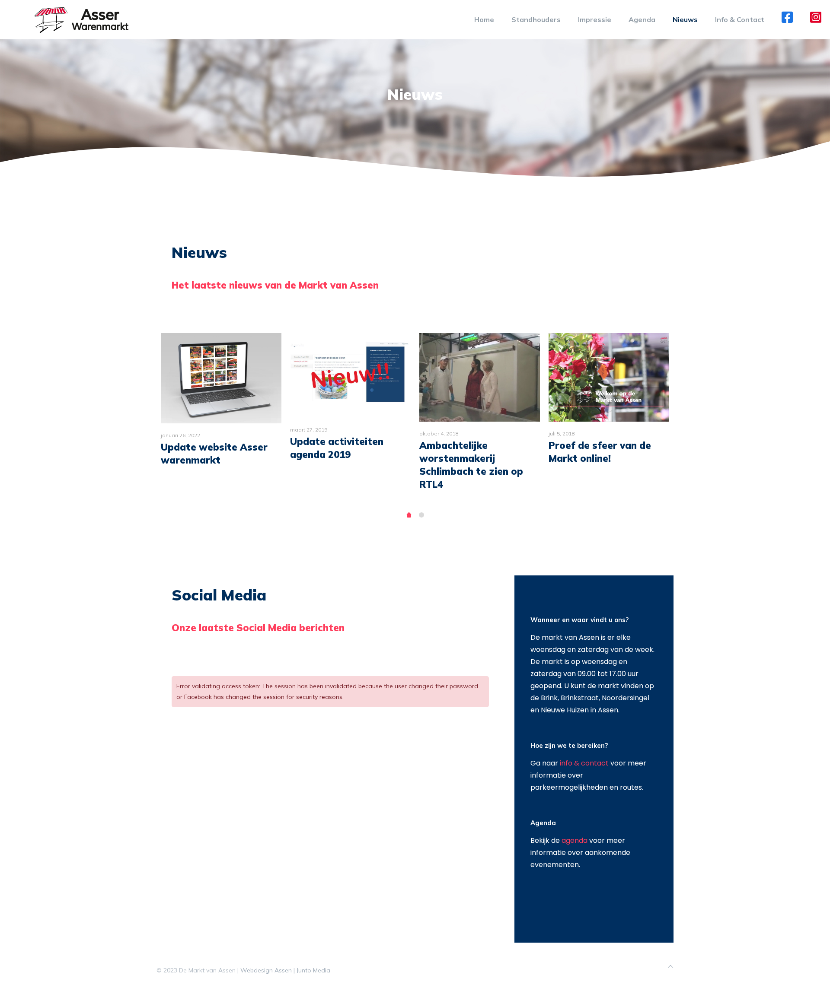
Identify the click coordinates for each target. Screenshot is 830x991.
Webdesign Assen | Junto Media (285, 970)
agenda (574, 840)
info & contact (584, 763)
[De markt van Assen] (81, 19)
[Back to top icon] (670, 966)
